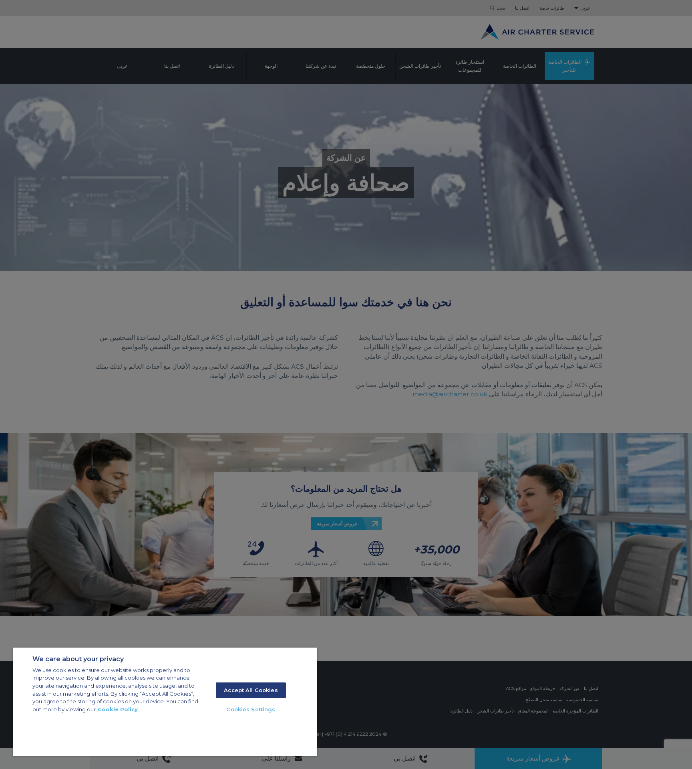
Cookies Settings (250, 709)
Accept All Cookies (251, 690)
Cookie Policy (118, 709)
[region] (165, 702)
